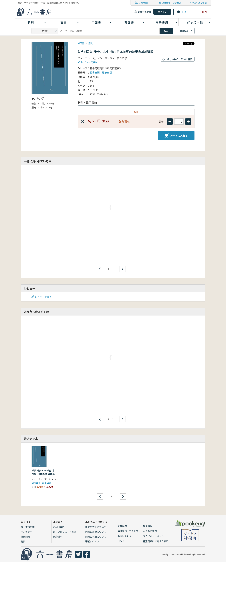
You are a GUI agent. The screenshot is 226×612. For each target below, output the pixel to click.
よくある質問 (200, 2)
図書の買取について (95, 536)
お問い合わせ (124, 536)
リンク (121, 541)
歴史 (90, 43)
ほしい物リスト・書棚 (64, 531)
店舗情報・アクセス (171, 2)
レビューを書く (43, 297)
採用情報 (147, 526)
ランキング (26, 531)
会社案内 (122, 526)
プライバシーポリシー (154, 536)
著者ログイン (92, 541)
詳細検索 (184, 30)
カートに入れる (179, 135)
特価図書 (25, 536)
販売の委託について (95, 526)
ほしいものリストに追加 (179, 59)
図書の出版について (95, 531)
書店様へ (57, 536)
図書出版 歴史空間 (101, 72)
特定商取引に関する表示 (155, 541)
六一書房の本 (28, 526)
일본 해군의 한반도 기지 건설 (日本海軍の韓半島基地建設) (44, 474)
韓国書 (81, 43)
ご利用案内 (144, 2)
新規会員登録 (144, 11)
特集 (23, 541)
